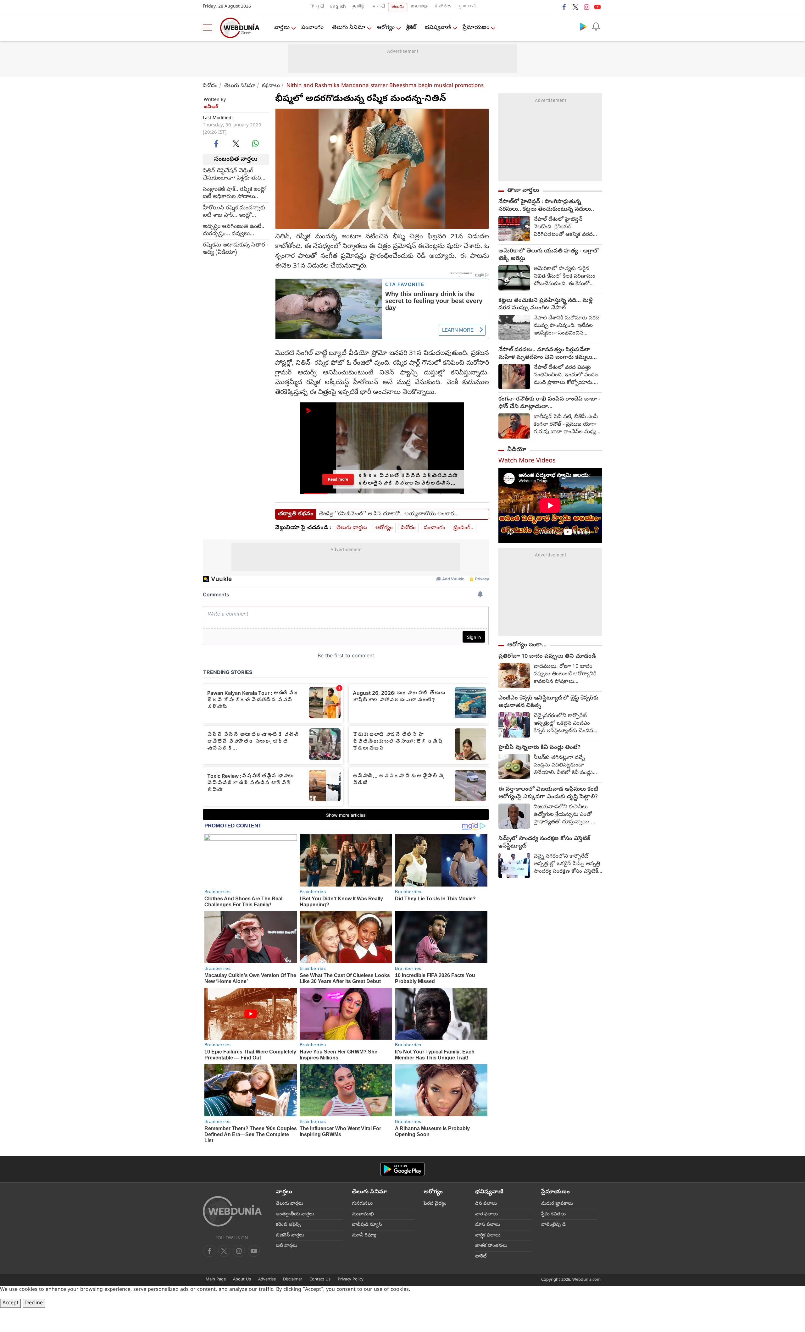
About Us (242, 1279)
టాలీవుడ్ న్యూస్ (367, 1225)
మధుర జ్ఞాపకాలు (557, 1204)
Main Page (216, 1279)
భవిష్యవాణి (438, 28)
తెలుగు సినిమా (348, 28)
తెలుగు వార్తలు (351, 528)
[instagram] (586, 7)
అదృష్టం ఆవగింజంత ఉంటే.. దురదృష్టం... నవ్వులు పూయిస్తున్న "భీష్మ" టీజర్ (233, 230)
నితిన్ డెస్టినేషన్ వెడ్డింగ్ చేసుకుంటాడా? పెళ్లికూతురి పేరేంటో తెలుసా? (232, 174)
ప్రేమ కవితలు (553, 1214)
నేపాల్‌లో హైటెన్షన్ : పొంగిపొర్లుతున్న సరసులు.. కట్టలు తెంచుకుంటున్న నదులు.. (546, 205)
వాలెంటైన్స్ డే (553, 1225)
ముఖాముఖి (363, 1214)
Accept (11, 1303)
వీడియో (516, 450)
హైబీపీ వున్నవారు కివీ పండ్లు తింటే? (539, 748)
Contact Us (319, 1279)
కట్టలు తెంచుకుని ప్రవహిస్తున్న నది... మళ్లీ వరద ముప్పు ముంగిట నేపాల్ (545, 304)
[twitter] (575, 7)
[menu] (209, 27)
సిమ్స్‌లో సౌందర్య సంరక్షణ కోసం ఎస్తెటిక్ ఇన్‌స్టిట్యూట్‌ (544, 842)
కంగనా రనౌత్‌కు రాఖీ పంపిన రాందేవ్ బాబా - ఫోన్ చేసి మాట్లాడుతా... (549, 403)
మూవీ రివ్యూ (364, 1235)
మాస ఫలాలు (487, 1225)
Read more (338, 479)
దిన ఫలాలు (486, 1204)
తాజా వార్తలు (523, 190)
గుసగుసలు (362, 1204)
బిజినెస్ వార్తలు (290, 1235)
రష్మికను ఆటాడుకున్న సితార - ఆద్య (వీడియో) (236, 248)
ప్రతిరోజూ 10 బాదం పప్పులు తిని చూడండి (547, 656)
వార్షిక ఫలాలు (487, 1235)
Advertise (267, 1279)
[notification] (596, 26)
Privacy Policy (351, 1279)
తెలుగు (397, 7)
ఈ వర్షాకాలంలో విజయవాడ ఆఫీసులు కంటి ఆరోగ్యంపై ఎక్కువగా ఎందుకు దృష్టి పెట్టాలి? (548, 793)
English (338, 7)
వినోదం (210, 86)
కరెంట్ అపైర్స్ (288, 1225)
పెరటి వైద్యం (435, 1204)
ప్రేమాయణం (476, 28)
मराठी (378, 7)
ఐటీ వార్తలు (286, 1246)
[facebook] (564, 7)
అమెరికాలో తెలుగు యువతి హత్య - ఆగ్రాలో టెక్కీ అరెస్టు (548, 255)
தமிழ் (358, 7)
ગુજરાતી (467, 7)
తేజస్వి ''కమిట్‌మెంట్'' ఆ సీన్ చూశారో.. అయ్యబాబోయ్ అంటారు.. (389, 514)
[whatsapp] (255, 143)
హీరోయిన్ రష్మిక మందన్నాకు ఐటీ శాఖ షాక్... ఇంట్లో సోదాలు (234, 211)
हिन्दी (317, 7)
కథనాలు (271, 86)
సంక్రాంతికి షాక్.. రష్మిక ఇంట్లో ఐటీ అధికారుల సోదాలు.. (234, 193)
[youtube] (597, 7)
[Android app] (402, 1169)
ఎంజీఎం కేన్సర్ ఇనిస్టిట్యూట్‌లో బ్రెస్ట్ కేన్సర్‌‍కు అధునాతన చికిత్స (548, 702)
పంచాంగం (312, 28)
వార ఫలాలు (486, 1214)
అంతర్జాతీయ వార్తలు (295, 1214)
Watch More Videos (527, 461)
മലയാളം (419, 7)
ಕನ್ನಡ (443, 7)
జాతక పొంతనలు (491, 1246)
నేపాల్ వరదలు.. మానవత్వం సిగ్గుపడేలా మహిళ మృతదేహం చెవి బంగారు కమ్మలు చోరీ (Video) (545, 354)
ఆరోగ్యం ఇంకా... (527, 645)
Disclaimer (292, 1279)
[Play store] (583, 26)
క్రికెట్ (411, 28)
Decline (34, 1303)
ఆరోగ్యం (386, 28)
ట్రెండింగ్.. (463, 528)
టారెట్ (481, 1256)
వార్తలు (282, 28)
